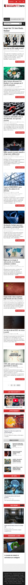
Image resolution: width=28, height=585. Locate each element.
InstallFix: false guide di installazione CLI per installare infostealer (17, 460)
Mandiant (7, 30)
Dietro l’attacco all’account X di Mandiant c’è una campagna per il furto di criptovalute (13, 83)
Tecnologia (6, 196)
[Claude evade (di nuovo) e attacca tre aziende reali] (14, 523)
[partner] (14, 17)
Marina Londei (15, 86)
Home (5, 581)
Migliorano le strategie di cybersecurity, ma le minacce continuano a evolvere (12, 262)
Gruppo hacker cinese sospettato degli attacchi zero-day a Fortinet (13, 298)
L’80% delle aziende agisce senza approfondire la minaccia (13, 365)
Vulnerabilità (21, 51)
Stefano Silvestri (14, 49)
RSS (16, 87)
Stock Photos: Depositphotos (15, 583)
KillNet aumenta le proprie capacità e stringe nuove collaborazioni (14, 153)
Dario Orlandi (14, 333)
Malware (16, 51)
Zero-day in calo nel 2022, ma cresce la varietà (14, 331)
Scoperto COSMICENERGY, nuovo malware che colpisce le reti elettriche (13, 189)
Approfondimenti (7, 51)
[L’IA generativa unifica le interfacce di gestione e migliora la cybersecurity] (14, 493)
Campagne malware (18, 156)
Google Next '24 (9, 28)
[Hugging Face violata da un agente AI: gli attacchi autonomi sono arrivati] (14, 428)
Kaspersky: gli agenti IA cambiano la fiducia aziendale (17, 453)
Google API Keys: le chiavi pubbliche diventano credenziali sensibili (17, 468)
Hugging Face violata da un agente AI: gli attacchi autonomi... (12, 431)
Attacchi (20, 86)
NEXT (18, 385)
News (14, 87)
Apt (11, 229)
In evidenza (9, 87)
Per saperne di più (20, 61)
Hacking (12, 51)
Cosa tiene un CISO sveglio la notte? (14, 48)
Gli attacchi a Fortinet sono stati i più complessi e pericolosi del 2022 (13, 226)
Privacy (19, 581)
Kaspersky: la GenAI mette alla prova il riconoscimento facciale (18, 445)
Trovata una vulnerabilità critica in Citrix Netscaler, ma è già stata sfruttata (13, 118)
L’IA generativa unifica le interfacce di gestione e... (12, 496)
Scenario (15, 335)
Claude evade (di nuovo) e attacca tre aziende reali (13, 526)
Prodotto (5, 123)
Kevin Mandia (18, 28)
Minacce (13, 195)
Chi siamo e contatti (12, 581)
